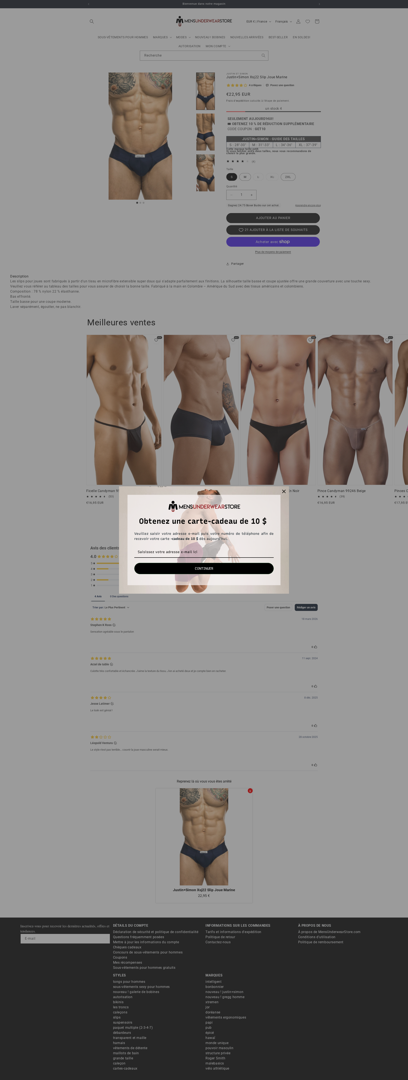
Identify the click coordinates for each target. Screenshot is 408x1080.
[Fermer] (284, 491)
